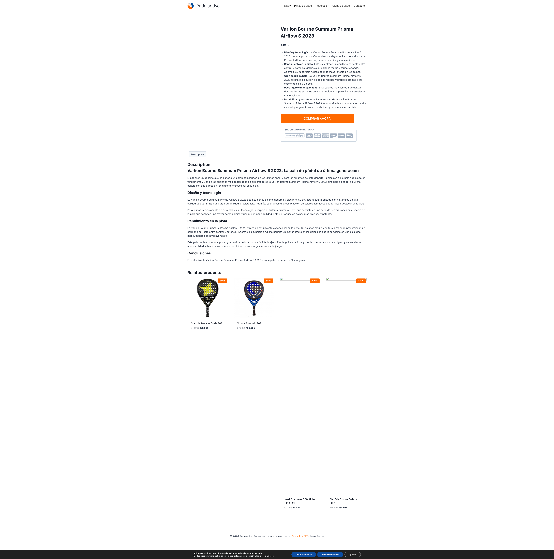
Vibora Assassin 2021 (249, 323)
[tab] (197, 154)
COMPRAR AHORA (317, 118)
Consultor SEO (300, 536)
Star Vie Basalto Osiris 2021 (207, 323)
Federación (322, 5)
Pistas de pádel (303, 5)
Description (197, 154)
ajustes (270, 556)
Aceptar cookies (304, 554)
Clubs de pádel (341, 5)
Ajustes (352, 554)
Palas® (287, 5)
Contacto (359, 5)
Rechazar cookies (330, 554)
